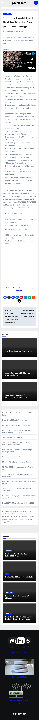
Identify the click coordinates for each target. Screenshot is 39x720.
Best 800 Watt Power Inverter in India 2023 (18, 503)
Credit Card (8, 14)
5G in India (9, 592)
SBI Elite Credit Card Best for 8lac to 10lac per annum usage (18, 22)
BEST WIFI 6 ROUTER (19, 653)
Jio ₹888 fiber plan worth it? (12, 437)
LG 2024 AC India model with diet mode (16, 462)
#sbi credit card (19, 31)
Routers (9, 550)
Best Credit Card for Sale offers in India (17, 457)
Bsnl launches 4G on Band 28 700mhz (16, 425)
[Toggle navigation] (2, 3)
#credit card (9, 31)
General (8, 613)
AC (7, 573)
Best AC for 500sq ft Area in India (14, 420)
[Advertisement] (19, 266)
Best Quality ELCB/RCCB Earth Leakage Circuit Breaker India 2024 (18, 619)
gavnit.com (19, 3)
